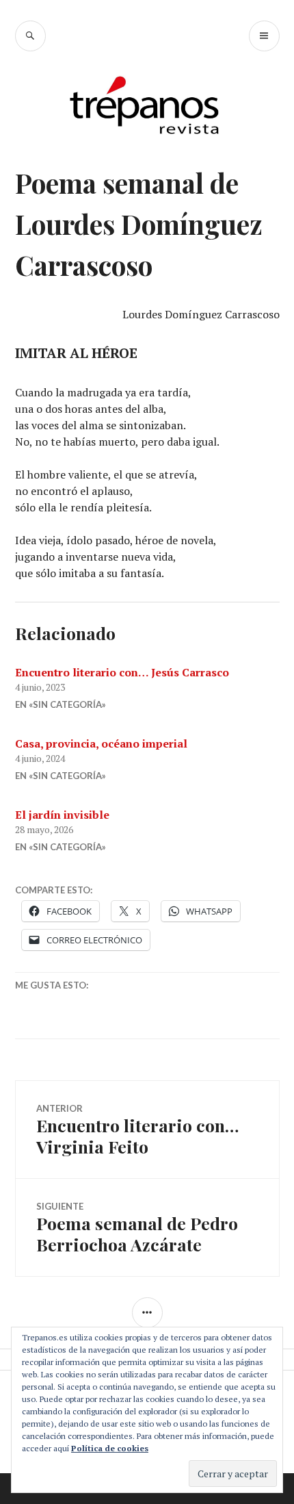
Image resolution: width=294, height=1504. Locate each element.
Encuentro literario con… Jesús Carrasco (122, 672)
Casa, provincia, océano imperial (101, 743)
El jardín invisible (62, 814)
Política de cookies (109, 1448)
